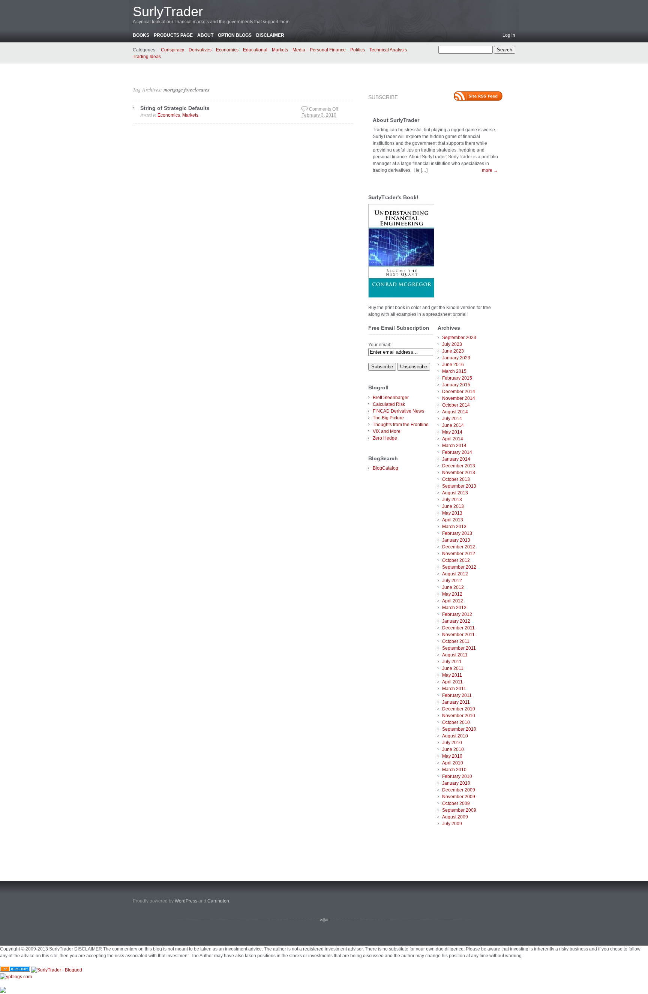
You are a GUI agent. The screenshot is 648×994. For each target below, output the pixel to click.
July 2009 (452, 823)
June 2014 (453, 425)
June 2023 (453, 351)
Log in (508, 35)
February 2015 (457, 378)
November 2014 (458, 398)
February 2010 (457, 776)
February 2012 (457, 614)
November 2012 (458, 553)
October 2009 (456, 803)
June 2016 (453, 364)
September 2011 (459, 648)
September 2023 (459, 337)
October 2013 (456, 479)
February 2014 (457, 452)
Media (298, 50)
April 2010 (452, 763)
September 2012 (459, 567)
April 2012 (452, 601)
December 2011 (458, 628)
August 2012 (455, 574)
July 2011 (452, 661)
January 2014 (456, 459)
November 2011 (458, 634)
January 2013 (456, 540)
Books (141, 35)
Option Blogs (235, 35)
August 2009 (455, 817)
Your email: (379, 344)
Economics (227, 50)
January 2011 (456, 702)
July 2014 (452, 418)
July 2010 (452, 742)
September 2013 (459, 486)
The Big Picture (388, 417)
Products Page (173, 35)
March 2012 (454, 607)
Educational (255, 50)
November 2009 (458, 796)
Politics (357, 50)
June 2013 (453, 506)
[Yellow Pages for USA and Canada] (15, 970)
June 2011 (453, 668)
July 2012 (452, 580)
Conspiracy (172, 50)
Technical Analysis (388, 50)
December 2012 (458, 547)
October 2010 (456, 722)
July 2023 (452, 344)
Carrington (218, 901)
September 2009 (459, 810)
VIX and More (386, 431)
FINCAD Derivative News (398, 411)
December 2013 (458, 465)
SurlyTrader (168, 11)
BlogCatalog (385, 468)
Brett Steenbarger (391, 397)
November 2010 (458, 715)
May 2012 (452, 594)
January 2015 (456, 384)
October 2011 (456, 641)
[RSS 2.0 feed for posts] (478, 96)
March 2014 (454, 445)
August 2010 (455, 736)
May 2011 (452, 675)
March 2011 (454, 688)
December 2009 (458, 790)
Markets (280, 50)
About (205, 35)
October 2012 (456, 560)
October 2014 (456, 405)
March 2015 (454, 371)
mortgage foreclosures (186, 89)
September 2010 (459, 729)
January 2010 (456, 783)
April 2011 (452, 682)
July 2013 (452, 499)
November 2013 (458, 472)
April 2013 (452, 520)
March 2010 (454, 769)
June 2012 (453, 587)
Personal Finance (328, 50)
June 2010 (453, 749)
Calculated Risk (389, 404)
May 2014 (452, 432)
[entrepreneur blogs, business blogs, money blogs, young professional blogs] (16, 976)
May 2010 (452, 756)
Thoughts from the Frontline (401, 424)
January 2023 (456, 357)
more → (490, 170)
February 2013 (457, 533)
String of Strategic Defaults (175, 108)
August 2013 (455, 492)
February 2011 (457, 695)
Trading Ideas (147, 56)
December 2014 (458, 391)
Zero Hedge (385, 438)
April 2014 (452, 438)
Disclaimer (270, 35)
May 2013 (452, 513)
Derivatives (200, 50)
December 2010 (458, 709)
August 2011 (455, 655)
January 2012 (456, 621)
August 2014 (455, 411)
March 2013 (454, 526)
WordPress (186, 901)
